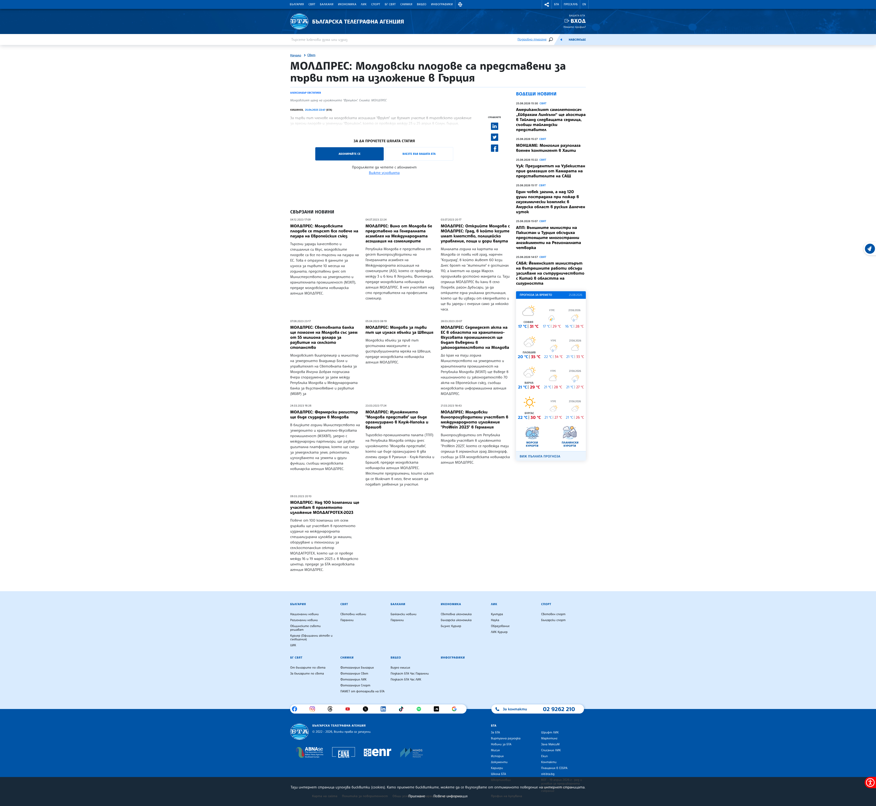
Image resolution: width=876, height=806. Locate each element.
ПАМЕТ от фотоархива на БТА (362, 691)
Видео (422, 4)
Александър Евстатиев (305, 92)
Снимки (406, 4)
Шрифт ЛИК (550, 732)
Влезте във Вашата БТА (418, 153)
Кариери (497, 768)
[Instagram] (314, 709)
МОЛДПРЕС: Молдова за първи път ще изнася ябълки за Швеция (399, 330)
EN (584, 4)
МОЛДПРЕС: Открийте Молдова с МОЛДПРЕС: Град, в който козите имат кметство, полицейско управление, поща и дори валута (475, 233)
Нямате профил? (574, 27)
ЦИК (293, 645)
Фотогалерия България (357, 667)
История (497, 756)
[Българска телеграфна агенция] (299, 732)
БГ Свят (390, 4)
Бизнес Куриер (451, 626)
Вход (578, 21)
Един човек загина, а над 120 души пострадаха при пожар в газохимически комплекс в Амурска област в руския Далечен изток (550, 201)
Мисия (495, 750)
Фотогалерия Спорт (355, 685)
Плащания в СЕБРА (554, 768)
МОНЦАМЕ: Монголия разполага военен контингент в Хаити (548, 148)
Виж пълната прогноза (540, 456)
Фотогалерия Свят (354, 673)
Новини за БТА (501, 744)
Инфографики (442, 4)
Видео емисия (400, 667)
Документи (499, 762)
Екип (544, 756)
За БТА (495, 732)
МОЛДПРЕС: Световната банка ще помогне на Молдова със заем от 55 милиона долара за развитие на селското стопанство (323, 337)
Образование (500, 626)
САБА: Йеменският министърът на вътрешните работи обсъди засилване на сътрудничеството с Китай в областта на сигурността (550, 273)
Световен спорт (553, 614)
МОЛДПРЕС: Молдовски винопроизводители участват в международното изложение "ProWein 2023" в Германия (474, 420)
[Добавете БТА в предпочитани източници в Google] (456, 709)
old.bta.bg (548, 774)
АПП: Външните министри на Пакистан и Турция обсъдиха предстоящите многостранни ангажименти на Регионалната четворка (548, 237)
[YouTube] (349, 709)
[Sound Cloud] (438, 709)
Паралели (347, 620)
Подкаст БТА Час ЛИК (406, 679)
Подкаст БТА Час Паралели (410, 673)
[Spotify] (421, 709)
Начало (295, 55)
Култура (497, 614)
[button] (460, 4)
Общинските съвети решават (305, 628)
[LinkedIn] (385, 709)
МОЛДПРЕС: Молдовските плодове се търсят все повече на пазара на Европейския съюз (324, 231)
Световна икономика (456, 614)
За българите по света (307, 673)
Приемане (416, 796)
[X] (367, 709)
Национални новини (304, 614)
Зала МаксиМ (550, 744)
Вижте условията (384, 172)
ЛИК (364, 4)
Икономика (347, 4)
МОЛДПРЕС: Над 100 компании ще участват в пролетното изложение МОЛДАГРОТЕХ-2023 (324, 507)
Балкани (326, 4)
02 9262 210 (559, 709)
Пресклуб (571, 4)
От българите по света (308, 667)
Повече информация (450, 796)
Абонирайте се (349, 153)
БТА (556, 4)
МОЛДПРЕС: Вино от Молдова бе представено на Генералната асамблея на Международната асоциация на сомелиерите (398, 233)
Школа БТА (498, 774)
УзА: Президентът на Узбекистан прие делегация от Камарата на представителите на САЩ (550, 171)
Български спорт (553, 620)
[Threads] (332, 709)
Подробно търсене (532, 39)
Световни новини (353, 614)
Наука (495, 620)
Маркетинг (549, 738)
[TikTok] (403, 709)
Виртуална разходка (506, 738)
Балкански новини (403, 614)
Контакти (548, 762)
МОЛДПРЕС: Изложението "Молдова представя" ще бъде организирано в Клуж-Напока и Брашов (396, 420)
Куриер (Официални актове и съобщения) (311, 637)
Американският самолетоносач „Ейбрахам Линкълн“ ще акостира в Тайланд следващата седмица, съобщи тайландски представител (551, 119)
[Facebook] (296, 709)
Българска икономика (456, 620)
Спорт (375, 4)
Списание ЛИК (551, 750)
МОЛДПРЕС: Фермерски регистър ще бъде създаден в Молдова (324, 415)
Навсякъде (577, 40)
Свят (311, 4)
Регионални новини (304, 620)
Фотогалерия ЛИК (353, 679)
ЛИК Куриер (499, 632)
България (297, 4)
